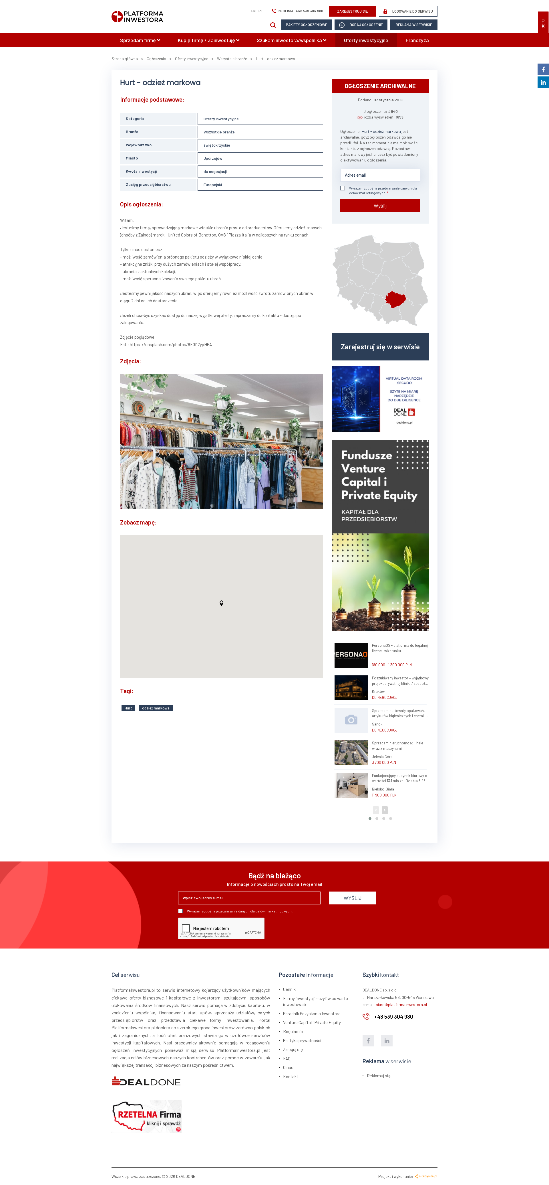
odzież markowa (156, 708)
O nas (288, 1067)
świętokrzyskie (217, 145)
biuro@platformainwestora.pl (401, 1004)
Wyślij (380, 205)
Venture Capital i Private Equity (312, 1022)
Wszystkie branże (219, 131)
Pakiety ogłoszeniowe (306, 24)
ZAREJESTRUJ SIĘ (352, 11)
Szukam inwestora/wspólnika (290, 40)
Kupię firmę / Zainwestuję (207, 40)
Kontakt (290, 1076)
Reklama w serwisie (414, 24)
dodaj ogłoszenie (366, 24)
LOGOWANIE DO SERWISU (412, 11)
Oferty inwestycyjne (366, 40)
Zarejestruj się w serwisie (380, 346)
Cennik (289, 989)
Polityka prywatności (302, 1040)
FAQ (287, 1058)
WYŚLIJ (353, 898)
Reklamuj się (379, 1075)
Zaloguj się (293, 1049)
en (253, 11)
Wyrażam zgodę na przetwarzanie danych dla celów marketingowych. (383, 190)
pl (260, 11)
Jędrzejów (213, 158)
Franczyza (417, 40)
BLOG (543, 23)
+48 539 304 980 (309, 11)
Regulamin (293, 1031)
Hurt (128, 708)
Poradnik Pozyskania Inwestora (312, 1013)
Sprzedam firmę (138, 40)
